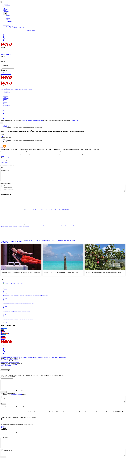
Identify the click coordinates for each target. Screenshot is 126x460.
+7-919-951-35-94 (4, 364)
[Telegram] (3, 37)
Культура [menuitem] (8, 18)
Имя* (2, 167)
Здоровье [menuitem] (8, 15)
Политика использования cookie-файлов (58, 357)
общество (3, 156)
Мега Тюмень (7, 157)
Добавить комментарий (5, 183)
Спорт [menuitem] (7, 19)
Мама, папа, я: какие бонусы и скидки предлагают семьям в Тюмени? (16, 89)
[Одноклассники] (3, 36)
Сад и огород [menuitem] (9, 22)
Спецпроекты (4, 86)
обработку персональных (16, 394)
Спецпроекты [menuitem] (6, 25)
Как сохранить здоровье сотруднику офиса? (15, 27)
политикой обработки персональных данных (33, 120)
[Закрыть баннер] (1, 1)
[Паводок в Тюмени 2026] (5, 66)
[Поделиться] (1, 458)
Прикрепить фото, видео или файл (12, 390)
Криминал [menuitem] (5, 6)
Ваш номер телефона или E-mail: (8, 376)
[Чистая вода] (12, 66)
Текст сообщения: (4, 379)
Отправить (3, 403)
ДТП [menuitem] (4, 8)
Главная (5, 125)
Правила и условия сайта (16, 357)
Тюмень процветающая (6, 88)
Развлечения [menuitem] (6, 11)
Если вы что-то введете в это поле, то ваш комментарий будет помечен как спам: (19, 181)
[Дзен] (3, 34)
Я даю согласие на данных (14, 394)
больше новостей (4, 242)
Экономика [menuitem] (5, 9)
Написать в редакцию (5, 370)
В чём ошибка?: (4, 437)
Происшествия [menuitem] (6, 5)
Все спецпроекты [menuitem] (31, 30)
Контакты (17, 356)
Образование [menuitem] (9, 16)
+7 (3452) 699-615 (13, 364)
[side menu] (1, 2)
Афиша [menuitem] (4, 10)
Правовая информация (6, 357)
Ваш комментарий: (5, 170)
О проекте (3, 356)
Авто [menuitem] (7, 20)
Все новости (6, 126)
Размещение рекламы (10, 356)
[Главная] (16, 45)
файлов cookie (74, 120)
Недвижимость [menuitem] (9, 21)
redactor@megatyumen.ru (14, 362)
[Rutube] (4, 39)
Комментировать (4, 162)
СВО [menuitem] (7, 23)
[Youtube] (3, 41)
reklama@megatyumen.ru (6, 365)
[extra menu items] (4, 13)
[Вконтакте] (3, 33)
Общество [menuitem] (5, 4)
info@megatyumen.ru (13, 359)
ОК (1, 122)
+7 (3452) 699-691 (4, 359)
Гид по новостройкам (10, 26)
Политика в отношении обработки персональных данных (35, 357)
